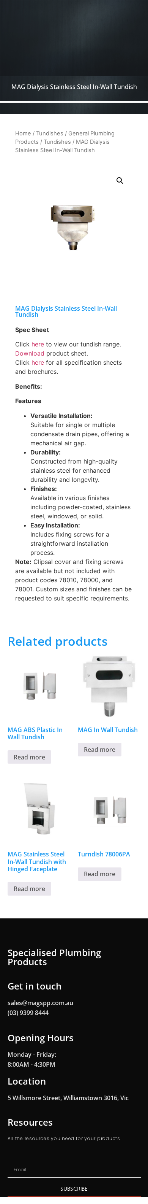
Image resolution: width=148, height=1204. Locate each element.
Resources (30, 1122)
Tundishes (49, 133)
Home (23, 133)
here (37, 344)
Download (29, 353)
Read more (29, 757)
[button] (120, 180)
